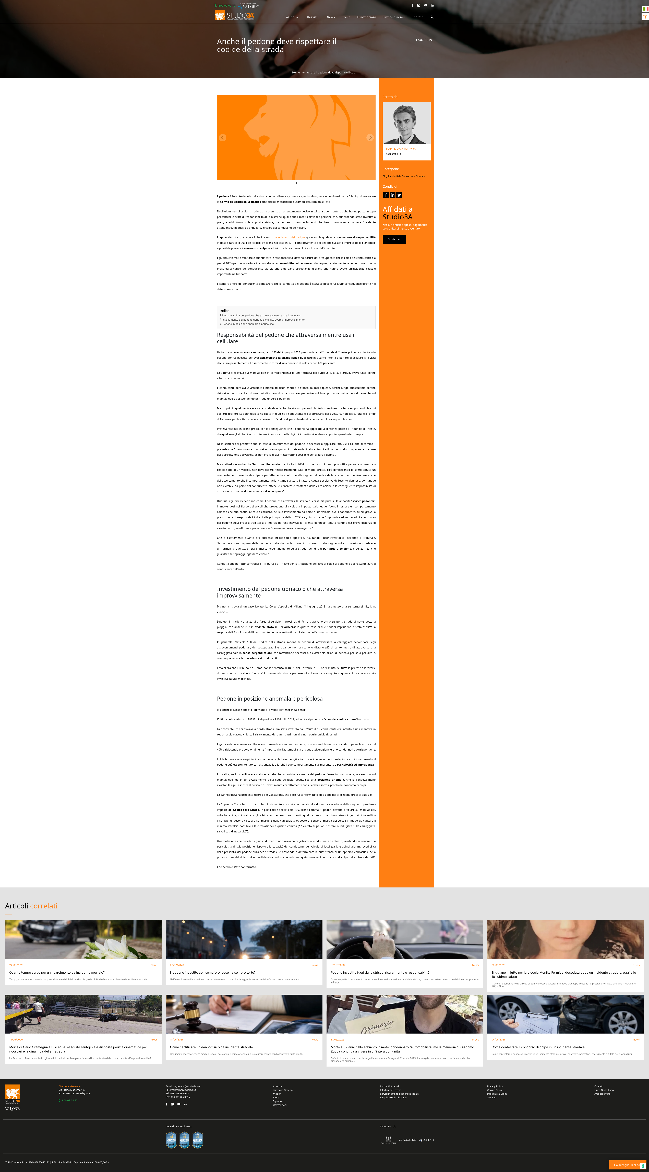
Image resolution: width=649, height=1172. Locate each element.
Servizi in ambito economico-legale (399, 1093)
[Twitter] (399, 195)
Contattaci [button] (394, 239)
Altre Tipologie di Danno (393, 1097)
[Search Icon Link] (429, 17)
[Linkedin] (392, 195)
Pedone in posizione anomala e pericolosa (248, 323)
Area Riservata (602, 1093)
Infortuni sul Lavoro (390, 1090)
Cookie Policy (494, 1090)
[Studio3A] (234, 15)
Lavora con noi (394, 17)
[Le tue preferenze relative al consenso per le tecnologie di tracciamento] (643, 1166)
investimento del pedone (289, 237)
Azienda (292, 17)
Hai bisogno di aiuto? (627, 1165)
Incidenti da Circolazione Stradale (406, 176)
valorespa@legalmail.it (183, 1089)
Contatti (418, 17)
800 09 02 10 (227, 5)
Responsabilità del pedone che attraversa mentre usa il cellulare (261, 315)
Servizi (313, 17)
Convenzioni (366, 17)
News (331, 17)
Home (296, 72)
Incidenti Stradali (389, 1086)
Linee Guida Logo (604, 1090)
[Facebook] (386, 195)
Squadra (277, 1101)
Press (346, 17)
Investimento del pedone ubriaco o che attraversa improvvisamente (263, 319)
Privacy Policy (495, 1086)
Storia (276, 1097)
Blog (385, 176)
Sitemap (491, 1097)
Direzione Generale (283, 1090)
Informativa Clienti (497, 1093)
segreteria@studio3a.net (187, 1086)
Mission (277, 1093)
